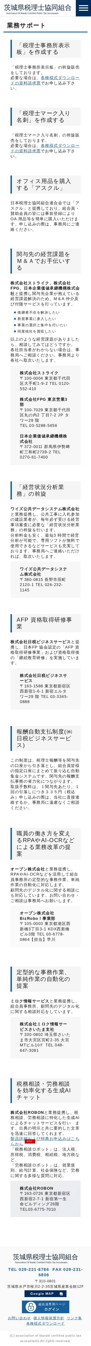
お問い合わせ (19, 1318)
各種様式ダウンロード (45, 1323)
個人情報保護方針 (48, 1318)
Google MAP (42, 1293)
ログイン (52, 1306)
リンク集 (74, 1318)
